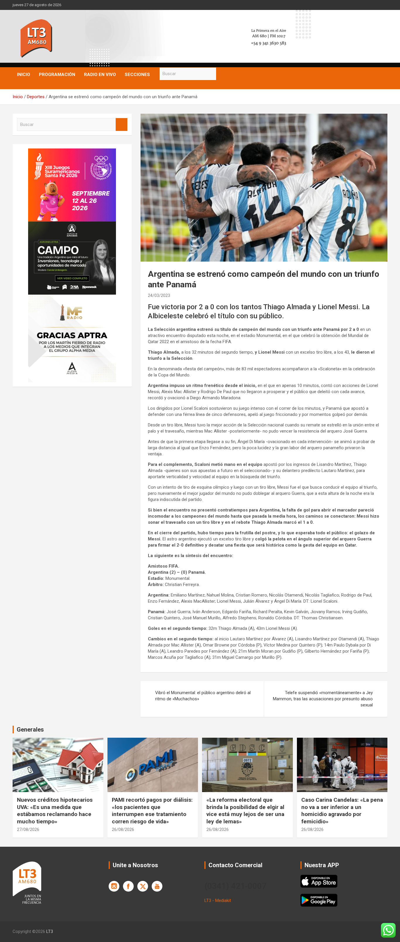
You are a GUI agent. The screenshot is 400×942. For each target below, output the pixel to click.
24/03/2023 (159, 295)
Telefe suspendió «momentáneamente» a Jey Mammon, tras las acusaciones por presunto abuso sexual (323, 699)
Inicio (23, 74)
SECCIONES (137, 74)
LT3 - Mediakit (217, 900)
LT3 (49, 931)
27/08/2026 (28, 829)
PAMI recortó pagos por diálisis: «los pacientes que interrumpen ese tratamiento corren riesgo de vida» (152, 810)
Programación (57, 74)
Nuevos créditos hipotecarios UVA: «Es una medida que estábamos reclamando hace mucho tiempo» (55, 810)
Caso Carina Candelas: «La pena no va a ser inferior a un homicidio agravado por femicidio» (342, 810)
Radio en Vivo (100, 74)
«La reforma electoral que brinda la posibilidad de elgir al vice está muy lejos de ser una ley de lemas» (245, 810)
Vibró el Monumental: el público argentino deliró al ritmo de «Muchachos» (203, 695)
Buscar (222, 73)
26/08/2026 (123, 829)
